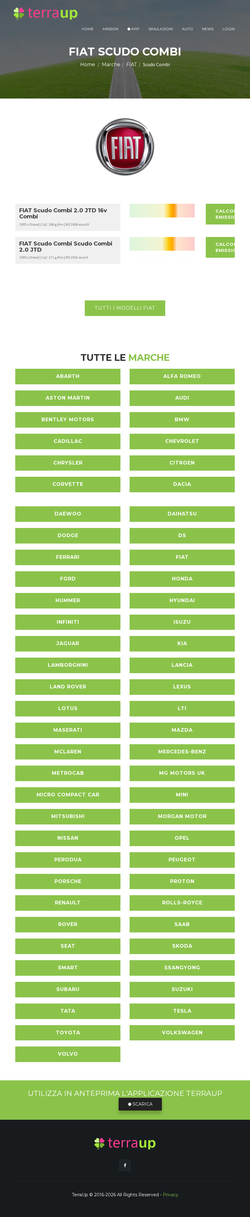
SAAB (182, 924)
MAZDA (182, 730)
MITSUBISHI (68, 816)
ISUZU (182, 622)
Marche (111, 64)
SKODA (182, 946)
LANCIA (182, 665)
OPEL (182, 838)
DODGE (68, 535)
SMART (68, 968)
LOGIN (229, 29)
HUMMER (67, 600)
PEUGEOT (182, 860)
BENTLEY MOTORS (67, 419)
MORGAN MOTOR (182, 816)
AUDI (182, 398)
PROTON (182, 881)
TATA (67, 1011)
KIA (182, 643)
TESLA (182, 1011)
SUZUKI (182, 989)
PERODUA (68, 860)
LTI (182, 708)
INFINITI (68, 622)
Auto (187, 29)
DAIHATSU (182, 514)
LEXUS (182, 687)
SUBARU (68, 989)
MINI (182, 795)
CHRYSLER (68, 463)
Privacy (170, 1194)
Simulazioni (160, 29)
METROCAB (68, 773)
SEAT (68, 946)
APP (134, 29)
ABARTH (68, 376)
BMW (182, 419)
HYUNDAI (182, 600)
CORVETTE (67, 484)
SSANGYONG (182, 968)
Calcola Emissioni (225, 214)
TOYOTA (68, 1033)
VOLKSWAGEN (182, 1033)
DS (182, 535)
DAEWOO (68, 514)
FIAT (131, 64)
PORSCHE (68, 881)
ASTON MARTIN (68, 398)
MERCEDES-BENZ (182, 752)
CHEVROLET (182, 441)
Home (88, 29)
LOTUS (68, 708)
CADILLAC (68, 441)
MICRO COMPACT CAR (68, 795)
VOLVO (68, 1054)
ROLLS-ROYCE (182, 903)
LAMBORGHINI (68, 665)
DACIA (182, 484)
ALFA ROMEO (182, 376)
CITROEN (182, 463)
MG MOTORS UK (182, 773)
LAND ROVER (68, 687)
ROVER (67, 924)
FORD (68, 579)
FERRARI (68, 557)
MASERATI (67, 730)
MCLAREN (67, 752)
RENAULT (68, 903)
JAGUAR (67, 643)
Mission (110, 29)
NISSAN (67, 838)
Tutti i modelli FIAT (125, 308)
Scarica (141, 1104)
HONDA (182, 579)
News (207, 29)
